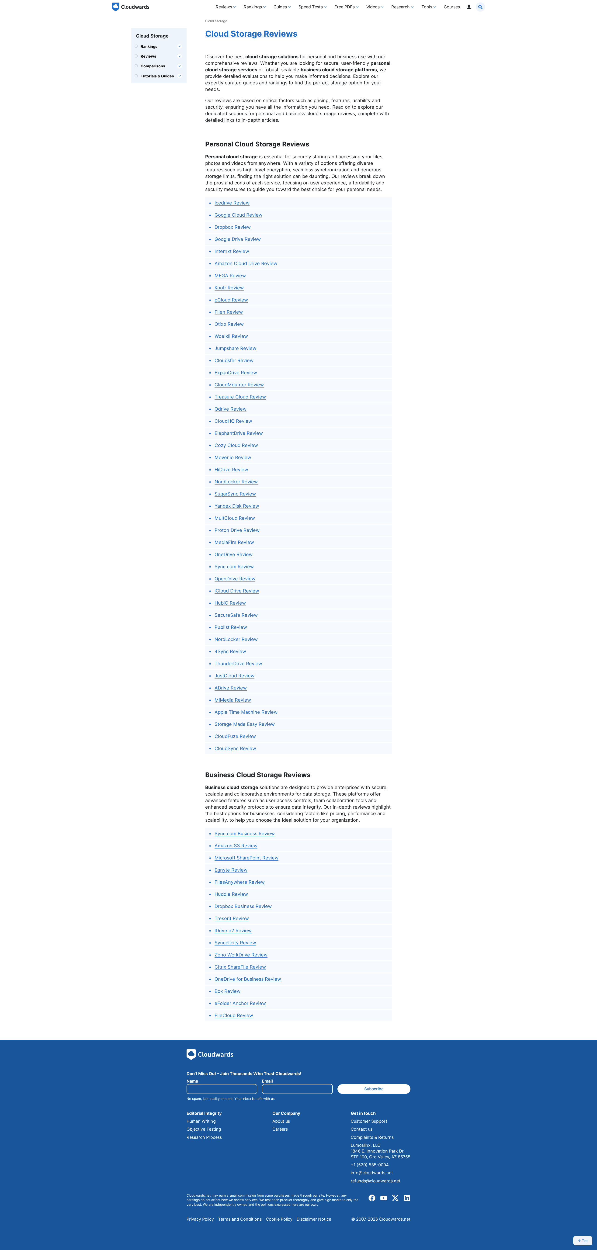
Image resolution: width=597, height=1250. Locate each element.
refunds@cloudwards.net (375, 1180)
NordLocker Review (236, 482)
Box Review (227, 991)
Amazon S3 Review (236, 845)
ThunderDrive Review (238, 663)
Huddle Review (231, 894)
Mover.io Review (233, 457)
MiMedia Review (233, 700)
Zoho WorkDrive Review (241, 955)
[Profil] (469, 7)
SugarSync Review (235, 494)
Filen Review (229, 312)
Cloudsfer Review (234, 360)
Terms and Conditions (240, 1219)
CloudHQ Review (233, 421)
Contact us (361, 1129)
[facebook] (371, 1198)
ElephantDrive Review (239, 433)
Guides (280, 6)
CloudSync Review (235, 748)
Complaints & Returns (372, 1137)
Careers (280, 1129)
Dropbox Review (233, 227)
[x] (395, 1198)
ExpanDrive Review (236, 372)
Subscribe (374, 1089)
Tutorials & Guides (158, 76)
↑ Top (583, 1241)
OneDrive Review (234, 554)
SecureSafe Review (236, 615)
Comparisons (153, 66)
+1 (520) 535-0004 (370, 1164)
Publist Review (231, 627)
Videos (373, 6)
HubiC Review (230, 603)
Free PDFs (344, 6)
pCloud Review (231, 300)
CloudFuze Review (235, 736)
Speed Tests (310, 6)
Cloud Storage (152, 36)
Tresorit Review (232, 918)
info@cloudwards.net (372, 1172)
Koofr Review (229, 288)
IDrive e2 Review (233, 930)
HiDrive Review (231, 469)
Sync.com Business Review (245, 833)
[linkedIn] (406, 1198)
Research (400, 6)
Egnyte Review (231, 870)
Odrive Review (230, 409)
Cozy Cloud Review (236, 445)
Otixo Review (229, 324)
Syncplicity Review (235, 942)
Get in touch (363, 1113)
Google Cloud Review (238, 215)
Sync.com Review (234, 566)
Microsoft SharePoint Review (246, 858)
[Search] (480, 7)
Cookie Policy (279, 1219)
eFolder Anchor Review (240, 1003)
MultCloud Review (235, 518)
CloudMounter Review (239, 385)
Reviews (224, 6)
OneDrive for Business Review (248, 979)
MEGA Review (230, 275)
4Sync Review (230, 651)
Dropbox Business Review (243, 906)
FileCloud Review (234, 1015)
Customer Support (369, 1121)
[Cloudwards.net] (130, 7)
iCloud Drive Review (237, 591)
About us (281, 1121)
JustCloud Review (234, 676)
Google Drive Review (238, 239)
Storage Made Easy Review (245, 724)
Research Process (204, 1137)
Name (192, 1081)
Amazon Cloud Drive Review (246, 263)
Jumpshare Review (235, 348)
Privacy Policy (200, 1219)
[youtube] (383, 1198)
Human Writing (201, 1121)
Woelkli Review (231, 336)
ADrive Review (231, 688)
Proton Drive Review (237, 530)
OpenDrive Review (235, 579)
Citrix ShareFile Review (240, 967)
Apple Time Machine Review (246, 712)
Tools (426, 6)
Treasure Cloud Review (240, 397)
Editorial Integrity (204, 1113)
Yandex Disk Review (237, 506)
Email (267, 1081)
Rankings (253, 6)
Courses (452, 6)
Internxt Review (232, 251)
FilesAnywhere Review (240, 882)
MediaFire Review (234, 542)
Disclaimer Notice (314, 1219)
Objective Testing (204, 1129)
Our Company (286, 1113)
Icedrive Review (232, 203)
